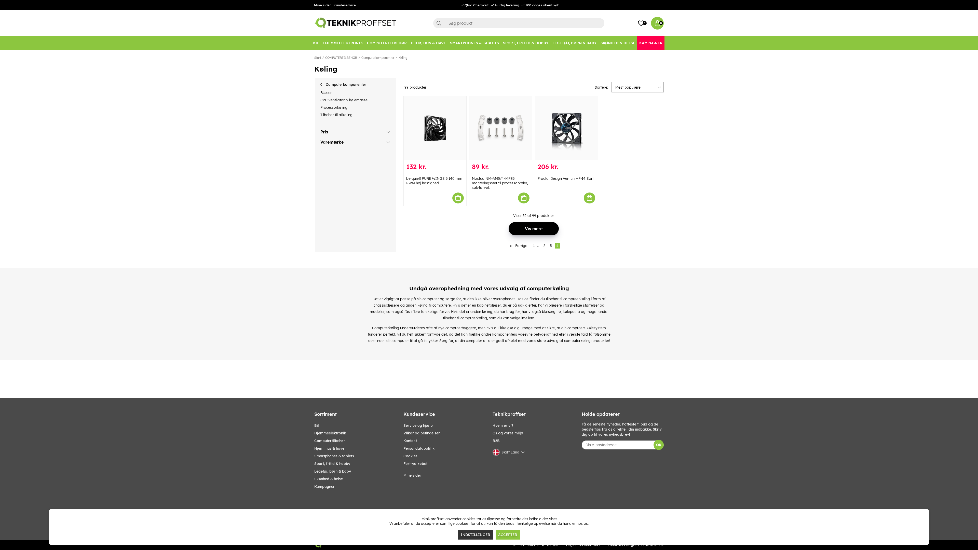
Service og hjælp (418, 425)
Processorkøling (333, 107)
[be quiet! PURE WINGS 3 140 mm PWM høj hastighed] (435, 128)
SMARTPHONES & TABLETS (334, 456)
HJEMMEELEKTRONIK (330, 433)
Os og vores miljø (508, 433)
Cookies (410, 456)
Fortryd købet (415, 463)
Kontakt (410, 440)
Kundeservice (344, 5)
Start (317, 58)
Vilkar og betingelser (421, 433)
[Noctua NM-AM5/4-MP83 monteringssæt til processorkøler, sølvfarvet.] (500, 128)
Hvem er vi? (503, 425)
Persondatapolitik (418, 448)
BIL (316, 425)
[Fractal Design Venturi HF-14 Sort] (566, 128)
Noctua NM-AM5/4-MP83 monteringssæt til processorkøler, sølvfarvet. (500, 183)
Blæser (326, 92)
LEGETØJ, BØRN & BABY (332, 471)
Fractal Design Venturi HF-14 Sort (566, 178)
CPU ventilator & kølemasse (344, 100)
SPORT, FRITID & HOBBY (332, 463)
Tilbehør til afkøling (336, 115)
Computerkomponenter (377, 58)
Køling (403, 58)
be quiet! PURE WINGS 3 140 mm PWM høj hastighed (434, 180)
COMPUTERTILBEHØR (341, 58)
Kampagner (324, 486)
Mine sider (322, 5)
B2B (496, 440)
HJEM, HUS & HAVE (329, 448)
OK (658, 445)
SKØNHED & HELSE (328, 479)
